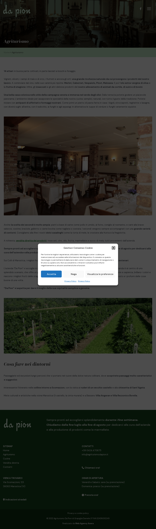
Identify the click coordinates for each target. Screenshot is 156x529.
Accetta (51, 274)
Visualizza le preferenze (100, 274)
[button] (113, 247)
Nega (73, 274)
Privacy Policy (70, 281)
